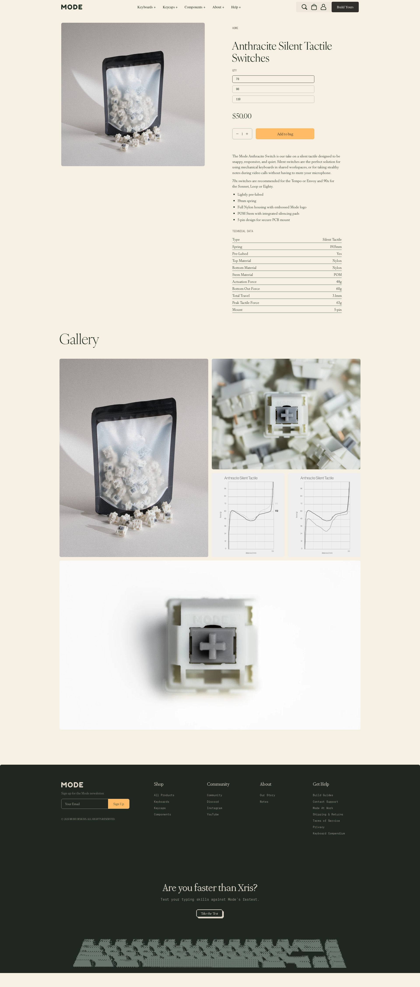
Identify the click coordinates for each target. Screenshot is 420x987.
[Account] (323, 7)
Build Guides (323, 795)
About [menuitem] (218, 7)
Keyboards (161, 801)
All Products (164, 795)
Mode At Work (323, 808)
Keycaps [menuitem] (170, 7)
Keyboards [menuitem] (146, 7)
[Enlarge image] (134, 458)
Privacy (319, 827)
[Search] (304, 7)
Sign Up (118, 804)
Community (214, 795)
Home (235, 28)
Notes (264, 801)
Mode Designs (78, 819)
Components (162, 814)
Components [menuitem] (195, 7)
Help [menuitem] (236, 7)
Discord (213, 801)
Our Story (267, 795)
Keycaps (160, 808)
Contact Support (325, 801)
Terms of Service (326, 820)
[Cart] (314, 7)
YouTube (213, 814)
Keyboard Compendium (329, 833)
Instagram (214, 808)
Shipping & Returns (328, 814)
